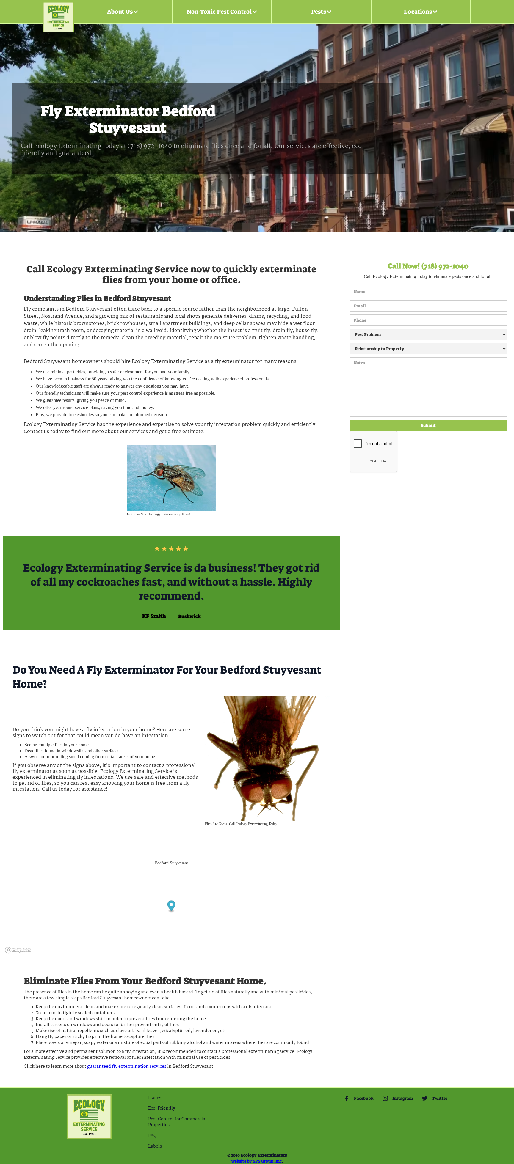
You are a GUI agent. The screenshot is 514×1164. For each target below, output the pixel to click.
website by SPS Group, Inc (256, 1161)
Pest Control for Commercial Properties (177, 1122)
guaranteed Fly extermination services (126, 1066)
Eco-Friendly (161, 1108)
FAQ (152, 1135)
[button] (123, 12)
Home (154, 1097)
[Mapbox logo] (18, 950)
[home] (58, 12)
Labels (155, 1146)
